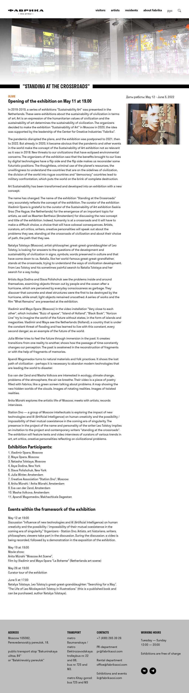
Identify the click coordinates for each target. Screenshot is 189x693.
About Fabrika (152, 10)
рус (169, 10)
